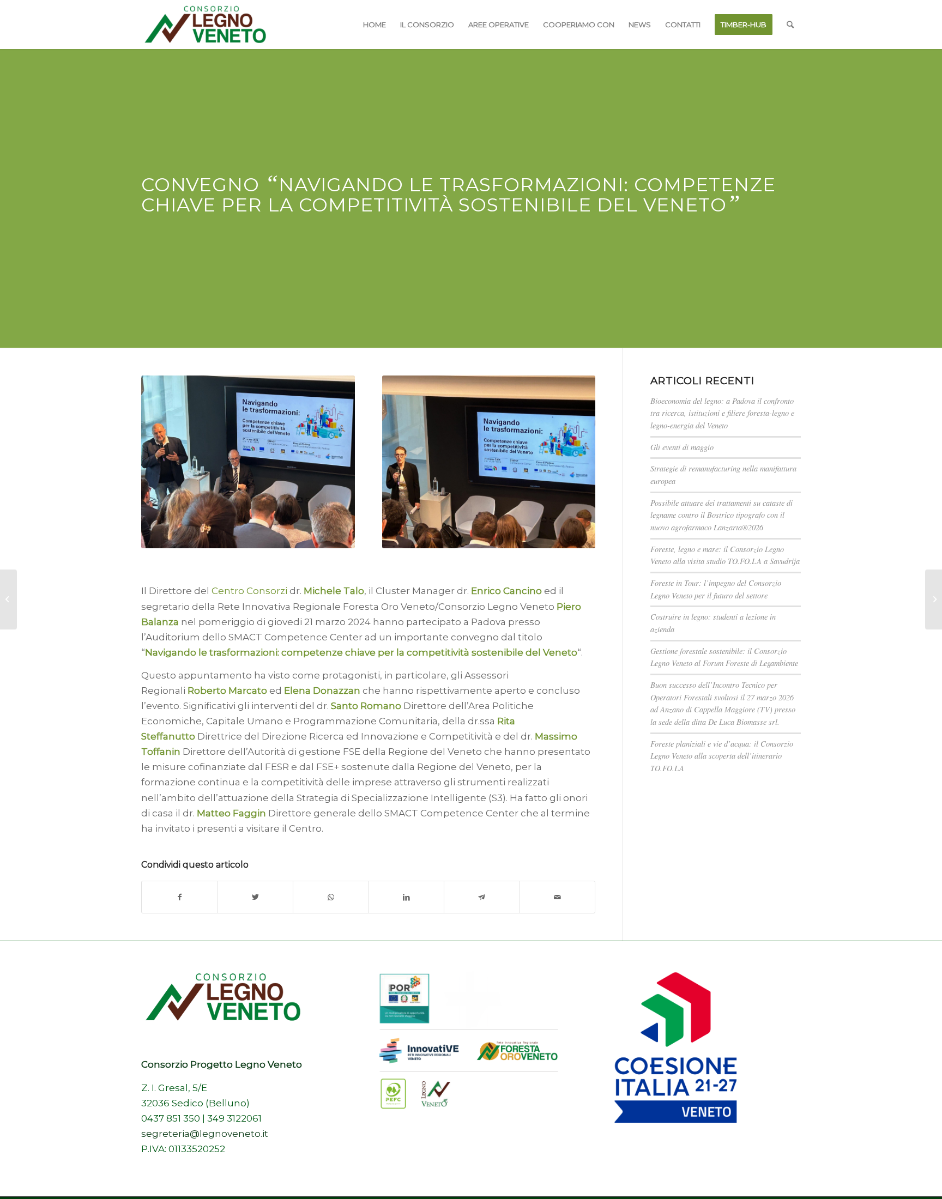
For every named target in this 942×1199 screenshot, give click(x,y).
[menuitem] (374, 24)
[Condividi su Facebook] (180, 897)
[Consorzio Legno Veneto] (205, 24)
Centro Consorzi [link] (249, 590)
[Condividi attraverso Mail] (557, 897)
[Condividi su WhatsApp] (331, 897)
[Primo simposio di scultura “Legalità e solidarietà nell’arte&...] (933, 599)
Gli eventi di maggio (682, 447)
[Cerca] (790, 24)
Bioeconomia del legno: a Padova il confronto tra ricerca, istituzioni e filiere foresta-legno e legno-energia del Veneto (722, 413)
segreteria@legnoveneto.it (204, 1133)
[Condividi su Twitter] (255, 897)
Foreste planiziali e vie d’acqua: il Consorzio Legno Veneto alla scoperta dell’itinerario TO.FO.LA (721, 755)
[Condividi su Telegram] (482, 897)
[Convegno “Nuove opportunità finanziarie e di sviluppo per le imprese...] (8, 599)
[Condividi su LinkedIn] (406, 897)
